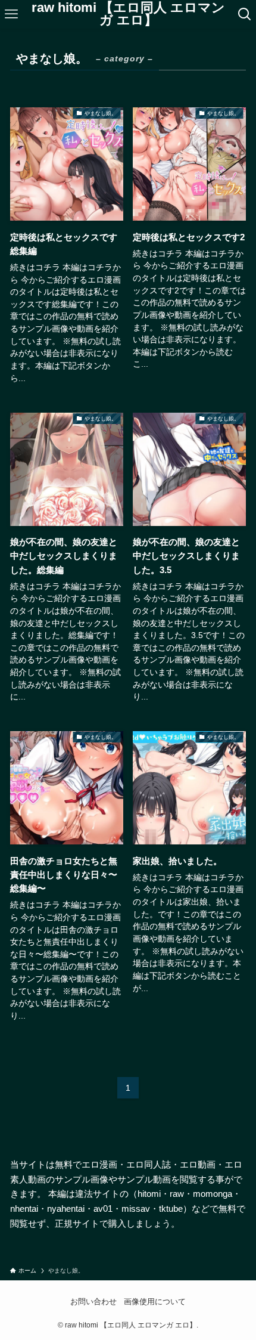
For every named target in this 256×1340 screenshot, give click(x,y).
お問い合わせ (93, 1301)
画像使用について (155, 1301)
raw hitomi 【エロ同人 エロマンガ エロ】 (128, 14)
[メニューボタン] (11, 14)
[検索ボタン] (244, 14)
